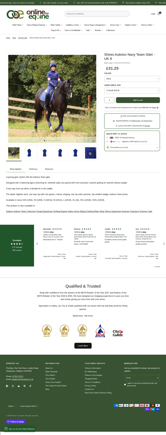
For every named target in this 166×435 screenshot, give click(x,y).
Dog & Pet (55, 30)
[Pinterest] (26, 386)
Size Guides (50, 379)
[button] (9, 98)
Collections (110, 30)
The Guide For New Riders (56, 386)
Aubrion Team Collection (25, 211)
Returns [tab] (49, 169)
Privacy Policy (90, 386)
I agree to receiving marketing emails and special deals (142, 384)
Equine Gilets (67, 211)
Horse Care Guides (53, 382)
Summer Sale (22, 38)
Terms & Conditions (92, 382)
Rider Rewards (51, 372)
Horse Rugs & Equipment (94, 25)
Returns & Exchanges (93, 375)
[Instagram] (14, 386)
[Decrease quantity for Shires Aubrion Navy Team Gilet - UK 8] (106, 100)
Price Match (50, 375)
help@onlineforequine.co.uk (22, 379)
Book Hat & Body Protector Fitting (98, 393)
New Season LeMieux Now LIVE (124, 3)
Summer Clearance (130, 211)
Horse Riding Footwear (36, 25)
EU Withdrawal (91, 372)
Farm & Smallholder (73, 30)
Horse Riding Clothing (84, 211)
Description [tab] (16, 169)
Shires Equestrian (113, 211)
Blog (47, 389)
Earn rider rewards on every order (41, 3)
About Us (49, 368)
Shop (14, 38)
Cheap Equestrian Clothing (48, 211)
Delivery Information (93, 368)
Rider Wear (16, 25)
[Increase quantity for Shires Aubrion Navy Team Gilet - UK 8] (113, 100)
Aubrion (9, 211)
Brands (98, 30)
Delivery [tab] (33, 169)
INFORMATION (52, 363)
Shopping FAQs (91, 379)
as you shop (121, 147)
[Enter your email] (157, 378)
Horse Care (114, 25)
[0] (158, 13)
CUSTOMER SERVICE (95, 363)
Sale (88, 30)
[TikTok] (32, 386)
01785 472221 (17, 376)
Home (8, 38)
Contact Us (89, 389)
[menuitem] (18, 25)
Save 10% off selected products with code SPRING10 (83, 3)
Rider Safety (55, 25)
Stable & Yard (130, 25)
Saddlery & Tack (72, 25)
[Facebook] (8, 386)
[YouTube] (20, 386)
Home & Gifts (146, 25)
